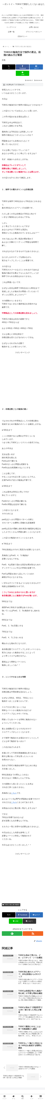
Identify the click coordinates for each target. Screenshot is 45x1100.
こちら (14, 793)
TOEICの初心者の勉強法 (12, 904)
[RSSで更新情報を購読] (33, 933)
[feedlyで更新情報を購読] (12, 933)
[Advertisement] (22, 376)
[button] (29, 921)
